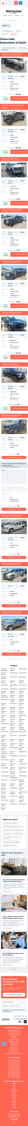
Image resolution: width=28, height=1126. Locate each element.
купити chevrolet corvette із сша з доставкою (12, 837)
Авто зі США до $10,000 (14, 1072)
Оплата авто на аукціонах (14, 1033)
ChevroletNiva (22, 755)
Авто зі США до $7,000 (14, 1068)
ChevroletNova (5, 759)
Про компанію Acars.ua (14, 1035)
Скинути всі (14, 34)
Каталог (10, 15)
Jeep (14, 1099)
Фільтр (5, 25)
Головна (5, 15)
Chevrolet (16, 15)
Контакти (14, 1046)
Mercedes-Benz (14, 1090)
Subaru (14, 1104)
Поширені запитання (14, 1041)
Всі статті (14, 969)
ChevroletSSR (13, 780)
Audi (14, 1103)
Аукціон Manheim (14, 1049)
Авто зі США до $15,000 (14, 1075)
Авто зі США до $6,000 (14, 1066)
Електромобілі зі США (14, 1115)
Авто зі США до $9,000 (14, 1071)
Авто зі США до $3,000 (14, 1061)
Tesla (14, 1085)
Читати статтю (7, 891)
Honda (14, 1093)
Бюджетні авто (14, 1047)
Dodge (14, 1098)
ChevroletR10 (4, 768)
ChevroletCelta (5, 699)
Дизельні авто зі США (14, 1114)
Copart (14, 1122)
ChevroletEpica (5, 723)
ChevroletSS (4, 780)
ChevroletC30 (13, 689)
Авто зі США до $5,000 (14, 1064)
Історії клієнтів (14, 1044)
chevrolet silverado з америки (11, 842)
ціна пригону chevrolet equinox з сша (13, 826)
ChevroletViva (13, 804)
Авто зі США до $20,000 (14, 1077)
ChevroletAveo (14, 677)
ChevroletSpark (5, 776)
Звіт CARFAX (14, 1050)
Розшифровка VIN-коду (14, 1052)
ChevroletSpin (22, 776)
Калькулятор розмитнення (14, 1030)
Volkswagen (14, 1101)
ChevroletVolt (22, 804)
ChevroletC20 (4, 689)
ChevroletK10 (13, 735)
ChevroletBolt (4, 685)
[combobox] (19, 26)
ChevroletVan (4, 800)
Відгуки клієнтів (14, 1042)
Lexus (14, 1106)
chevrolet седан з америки (11, 823)
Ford (14, 1087)
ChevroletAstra (14, 673)
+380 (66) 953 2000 (7, 1002)
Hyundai (14, 1107)
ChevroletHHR (22, 731)
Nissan (14, 1096)
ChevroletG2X (4, 731)
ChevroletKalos (23, 735)
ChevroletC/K (13, 703)
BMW (14, 1088)
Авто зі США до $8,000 (14, 1069)
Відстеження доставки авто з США (14, 1053)
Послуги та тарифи (14, 1039)
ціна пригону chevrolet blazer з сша (13, 833)
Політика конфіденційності (22, 1019)
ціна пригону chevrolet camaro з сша (13, 830)
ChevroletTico (13, 788)
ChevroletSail (4, 772)
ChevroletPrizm (23, 763)
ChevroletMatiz (14, 747)
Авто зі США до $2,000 (14, 1060)
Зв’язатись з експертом (15, 994)
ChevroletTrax (13, 796)
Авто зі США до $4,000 (14, 1063)
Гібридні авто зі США (14, 1117)
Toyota (14, 1092)
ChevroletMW (22, 751)
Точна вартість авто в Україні (19, 98)
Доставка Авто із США (14, 1031)
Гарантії (14, 1038)
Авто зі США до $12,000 (14, 1074)
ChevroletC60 (22, 689)
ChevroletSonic (23, 772)
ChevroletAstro (23, 673)
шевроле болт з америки (8, 48)
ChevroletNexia (14, 755)
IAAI (14, 1123)
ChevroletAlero (23, 669)
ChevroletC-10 (22, 685)
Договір (14, 1036)
